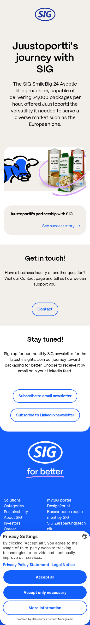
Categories (14, 505)
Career (10, 529)
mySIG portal (59, 500)
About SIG (13, 517)
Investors (12, 523)
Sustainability (16, 511)
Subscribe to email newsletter (45, 395)
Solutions (12, 500)
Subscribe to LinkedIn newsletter (45, 415)
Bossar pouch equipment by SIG (65, 514)
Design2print (58, 505)
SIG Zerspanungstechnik (66, 526)
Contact (45, 309)
